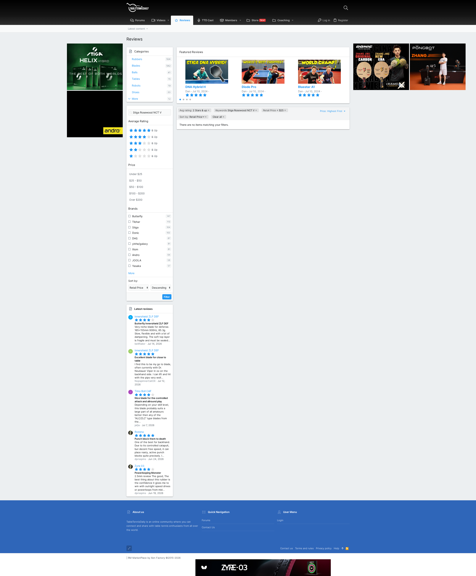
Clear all (217, 116)
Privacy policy (324, 548)
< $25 (273, 110)
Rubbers (137, 59)
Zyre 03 (139, 465)
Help (336, 548)
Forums (206, 520)
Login (280, 520)
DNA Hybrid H (195, 87)
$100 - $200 (137, 193)
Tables (136, 78)
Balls (134, 72)
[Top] (342, 548)
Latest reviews (143, 308)
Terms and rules (304, 548)
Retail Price (190, 117)
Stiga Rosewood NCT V (235, 110)
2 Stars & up (193, 110)
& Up (154, 131)
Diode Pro (249, 87)
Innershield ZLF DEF (147, 316)
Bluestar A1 (306, 87)
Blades (136, 65)
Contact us (208, 527)
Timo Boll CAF (143, 391)
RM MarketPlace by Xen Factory (154, 557)
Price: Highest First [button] (331, 111)
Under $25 (135, 174)
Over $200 (135, 199)
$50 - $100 (136, 186)
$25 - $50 (135, 180)
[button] (168, 20)
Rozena (139, 431)
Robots (136, 85)
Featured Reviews (191, 52)
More (135, 98)
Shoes (135, 92)
